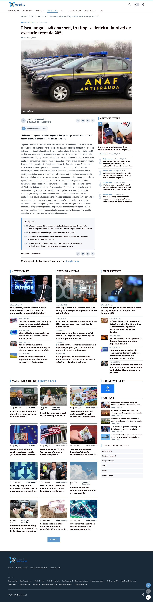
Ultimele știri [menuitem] (13, 11)
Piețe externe (108, 159)
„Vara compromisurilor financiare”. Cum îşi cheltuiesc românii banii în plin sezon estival (83, 453)
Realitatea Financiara (56, 408)
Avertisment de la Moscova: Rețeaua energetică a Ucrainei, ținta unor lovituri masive (34, 359)
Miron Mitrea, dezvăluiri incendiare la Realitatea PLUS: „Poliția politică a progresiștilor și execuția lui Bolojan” (28, 310)
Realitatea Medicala (81, 581)
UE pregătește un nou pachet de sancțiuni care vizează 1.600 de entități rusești (34, 336)
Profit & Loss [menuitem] (52, 11)
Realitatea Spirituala (53, 581)
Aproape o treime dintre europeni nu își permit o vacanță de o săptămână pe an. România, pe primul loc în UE (75, 336)
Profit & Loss (42, 16)
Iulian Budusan (32, 408)
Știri (33, 16)
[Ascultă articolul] (148, 585)
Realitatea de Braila (81, 584)
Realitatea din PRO (24, 584)
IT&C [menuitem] (62, 11)
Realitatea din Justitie (97, 581)
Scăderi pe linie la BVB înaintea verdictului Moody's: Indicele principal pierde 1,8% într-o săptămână (76, 310)
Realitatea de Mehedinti (128, 581)
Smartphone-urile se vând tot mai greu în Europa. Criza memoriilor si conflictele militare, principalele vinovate (126, 368)
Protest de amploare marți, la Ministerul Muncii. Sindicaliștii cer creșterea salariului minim (114, 150)
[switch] (136, 4)
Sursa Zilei (36, 584)
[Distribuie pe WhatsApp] (88, 121)
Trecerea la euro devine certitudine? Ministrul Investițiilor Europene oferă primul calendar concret (58, 238)
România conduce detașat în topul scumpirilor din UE (52, 232)
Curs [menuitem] (101, 11)
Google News (72, 261)
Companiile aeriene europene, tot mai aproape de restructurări (83, 490)
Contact (10, 568)
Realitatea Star (39, 581)
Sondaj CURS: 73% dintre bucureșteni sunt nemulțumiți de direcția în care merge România (34, 348)
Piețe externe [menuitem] (90, 11)
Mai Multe (53, 539)
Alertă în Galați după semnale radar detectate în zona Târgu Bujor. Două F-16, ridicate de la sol (117, 199)
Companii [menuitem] (39, 11)
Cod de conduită (55, 568)
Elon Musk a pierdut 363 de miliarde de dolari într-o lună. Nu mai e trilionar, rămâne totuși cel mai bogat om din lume (52, 491)
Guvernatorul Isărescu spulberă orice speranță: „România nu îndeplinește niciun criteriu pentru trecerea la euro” (55, 244)
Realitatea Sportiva (26, 581)
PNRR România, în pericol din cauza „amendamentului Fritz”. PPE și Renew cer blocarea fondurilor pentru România (125, 354)
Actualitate (102, 154)
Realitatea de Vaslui (65, 584)
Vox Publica (12, 584)
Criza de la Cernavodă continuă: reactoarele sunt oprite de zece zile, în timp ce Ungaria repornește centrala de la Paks (117, 176)
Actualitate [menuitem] (28, 11)
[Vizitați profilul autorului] (23, 120)
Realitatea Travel (67, 581)
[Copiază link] (78, 121)
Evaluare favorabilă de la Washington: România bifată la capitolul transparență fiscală (52, 453)
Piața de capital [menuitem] (74, 11)
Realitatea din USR (113, 581)
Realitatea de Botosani (49, 584)
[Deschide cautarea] (129, 4)
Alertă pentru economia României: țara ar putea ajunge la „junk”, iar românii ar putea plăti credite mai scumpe (76, 348)
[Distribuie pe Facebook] (83, 121)
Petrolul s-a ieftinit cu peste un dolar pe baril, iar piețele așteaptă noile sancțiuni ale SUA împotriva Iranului (117, 164)
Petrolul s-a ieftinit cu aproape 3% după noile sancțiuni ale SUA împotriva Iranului (126, 341)
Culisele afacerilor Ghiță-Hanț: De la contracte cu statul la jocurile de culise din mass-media (35, 324)
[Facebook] (143, 4)
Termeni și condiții (22, 568)
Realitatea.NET (13, 581)
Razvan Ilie (40, 119)
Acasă (25, 16)
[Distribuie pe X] (93, 121)
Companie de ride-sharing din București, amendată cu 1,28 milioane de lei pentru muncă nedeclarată (23, 529)
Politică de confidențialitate (38, 568)
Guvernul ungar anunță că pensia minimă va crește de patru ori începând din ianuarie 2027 (121, 310)
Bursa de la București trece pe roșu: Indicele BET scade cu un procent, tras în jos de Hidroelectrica (76, 324)
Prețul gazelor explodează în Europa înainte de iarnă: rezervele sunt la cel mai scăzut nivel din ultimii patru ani (75, 359)
